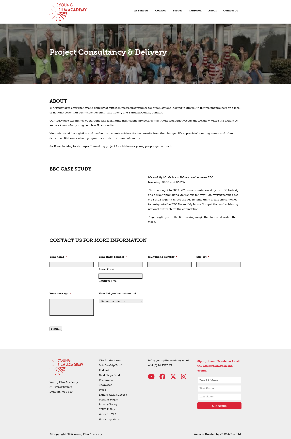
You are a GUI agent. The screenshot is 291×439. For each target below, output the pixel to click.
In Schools (141, 10)
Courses (160, 10)
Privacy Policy (108, 404)
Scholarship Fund (110, 365)
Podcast (104, 370)
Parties (177, 10)
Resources (106, 380)
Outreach (195, 10)
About (212, 10)
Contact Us (230, 10)
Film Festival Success (113, 394)
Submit (55, 328)
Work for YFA (107, 414)
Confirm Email (109, 280)
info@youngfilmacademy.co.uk (168, 360)
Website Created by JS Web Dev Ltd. (217, 434)
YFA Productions (110, 360)
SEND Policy (107, 409)
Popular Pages (108, 399)
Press (102, 389)
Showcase (105, 384)
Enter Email (107, 269)
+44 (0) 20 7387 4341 (161, 365)
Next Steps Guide (110, 375)
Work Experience (110, 419)
